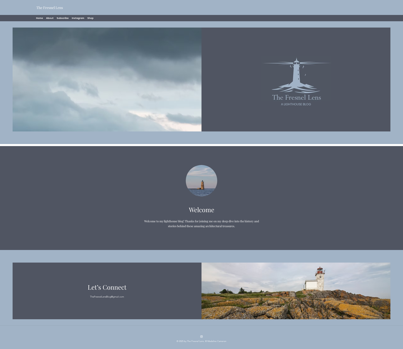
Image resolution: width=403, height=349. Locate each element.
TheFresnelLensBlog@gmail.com (107, 296)
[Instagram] (201, 336)
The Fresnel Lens (49, 7)
